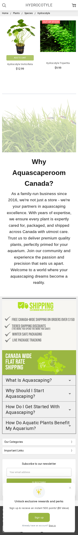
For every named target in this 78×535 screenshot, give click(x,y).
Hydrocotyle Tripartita (58, 63)
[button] (39, 380)
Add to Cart (20, 58)
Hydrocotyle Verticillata (20, 64)
